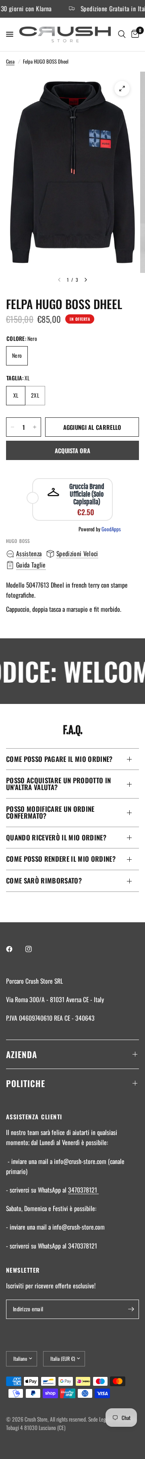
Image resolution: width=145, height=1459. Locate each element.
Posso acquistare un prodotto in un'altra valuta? (58, 783)
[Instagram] (34, 949)
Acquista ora (73, 450)
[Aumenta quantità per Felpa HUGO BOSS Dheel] (35, 427)
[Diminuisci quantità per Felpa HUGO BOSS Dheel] (12, 427)
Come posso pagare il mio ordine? (59, 759)
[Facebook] (15, 949)
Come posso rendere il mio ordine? (61, 859)
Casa (10, 61)
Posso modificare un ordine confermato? (50, 812)
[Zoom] (122, 88)
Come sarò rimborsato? (44, 880)
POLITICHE (25, 1083)
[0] (133, 34)
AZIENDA (21, 1054)
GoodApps (111, 529)
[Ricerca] (121, 34)
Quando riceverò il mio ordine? (56, 837)
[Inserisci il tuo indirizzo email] (131, 1309)
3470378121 (83, 1190)
